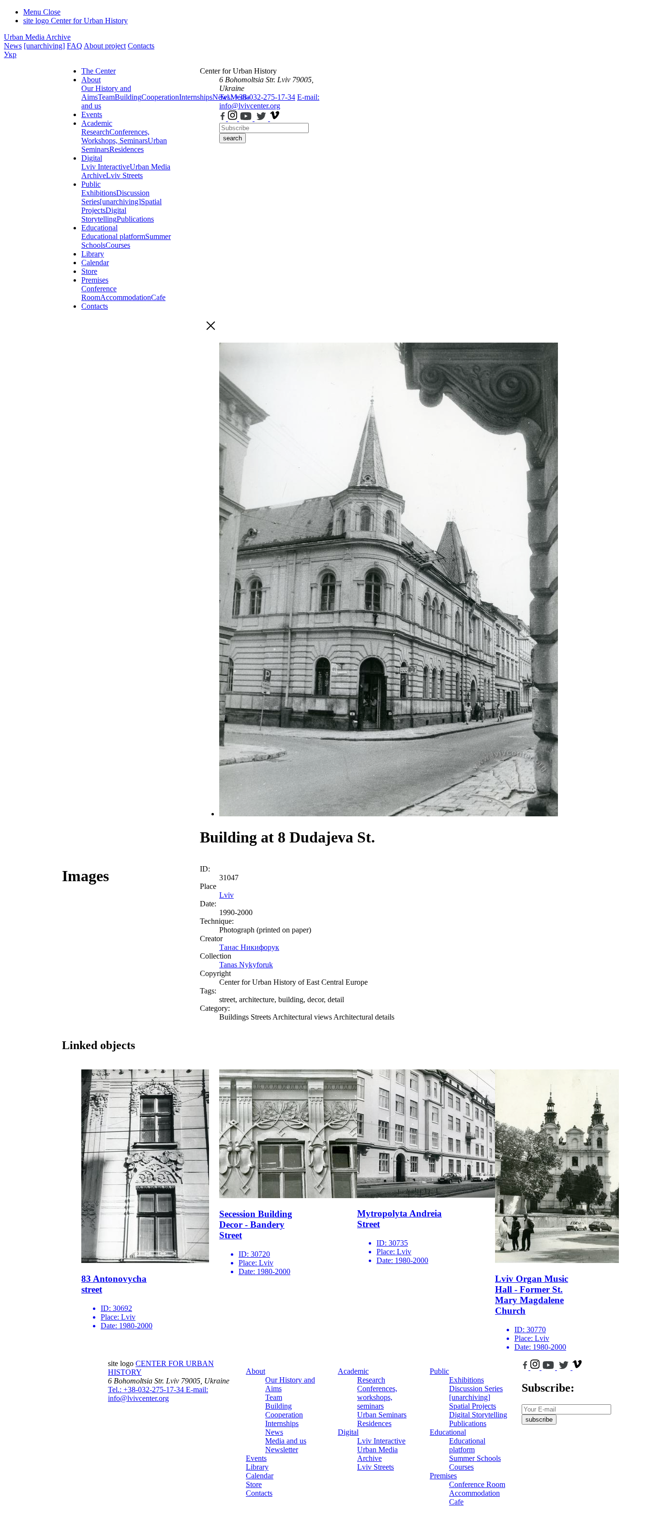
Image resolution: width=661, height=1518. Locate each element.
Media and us (285, 1441)
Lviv (226, 895)
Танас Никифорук (249, 947)
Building (128, 97)
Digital (91, 158)
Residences (126, 149)
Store (89, 271)
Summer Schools (475, 1458)
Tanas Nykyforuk (246, 965)
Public (91, 184)
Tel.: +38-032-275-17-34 (257, 97)
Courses (117, 245)
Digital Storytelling (103, 214)
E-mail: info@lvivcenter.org (269, 101)
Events (91, 114)
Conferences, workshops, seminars (377, 1397)
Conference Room (99, 293)
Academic (96, 123)
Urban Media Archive (37, 37)
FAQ (74, 46)
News (13, 46)
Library (92, 254)
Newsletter (281, 1449)
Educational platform (113, 236)
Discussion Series (476, 1388)
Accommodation (125, 297)
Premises (94, 280)
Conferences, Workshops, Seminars (115, 136)
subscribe (539, 1419)
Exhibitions (98, 193)
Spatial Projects (472, 1406)
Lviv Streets (124, 175)
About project (105, 46)
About (91, 79)
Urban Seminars (381, 1415)
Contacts (141, 46)
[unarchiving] (44, 46)
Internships (282, 1423)
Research (95, 132)
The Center (98, 71)
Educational (99, 228)
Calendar (95, 262)
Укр (10, 54)
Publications (135, 219)
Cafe (158, 297)
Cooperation (160, 97)
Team (106, 97)
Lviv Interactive (105, 167)
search (232, 138)
